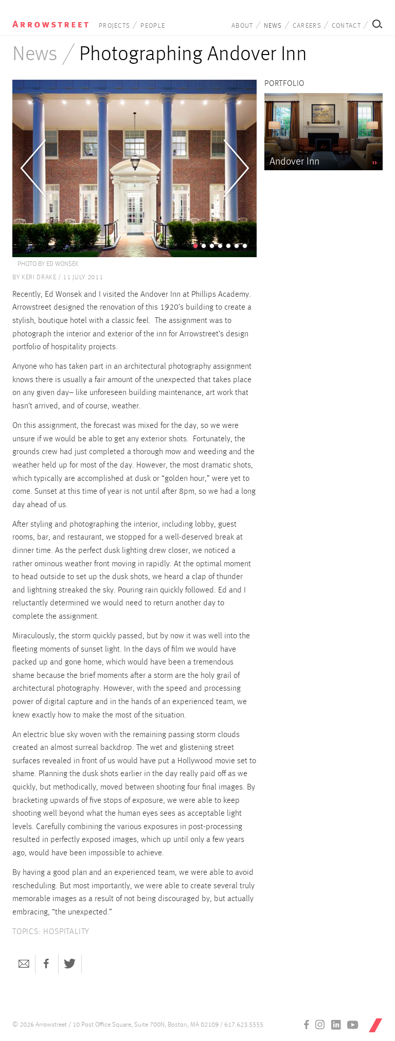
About (242, 26)
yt (352, 1024)
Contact (346, 26)
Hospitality (66, 932)
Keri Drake (39, 277)
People (152, 26)
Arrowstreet (50, 21)
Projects (114, 26)
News (273, 26)
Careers (307, 26)
